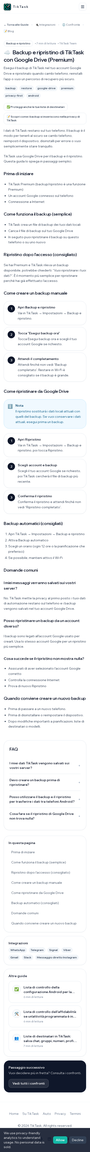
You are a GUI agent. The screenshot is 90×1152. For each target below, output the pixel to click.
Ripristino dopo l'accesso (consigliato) (40, 872)
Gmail (14, 957)
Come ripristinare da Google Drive (37, 893)
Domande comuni (25, 913)
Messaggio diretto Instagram (57, 957)
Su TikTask (30, 1114)
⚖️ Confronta (71, 24)
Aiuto (47, 1114)
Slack (27, 957)
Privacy (60, 1114)
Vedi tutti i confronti (28, 1083)
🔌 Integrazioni (45, 24)
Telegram (37, 950)
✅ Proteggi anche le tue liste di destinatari (36, 107)
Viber (67, 950)
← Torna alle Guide (16, 24)
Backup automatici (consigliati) (35, 903)
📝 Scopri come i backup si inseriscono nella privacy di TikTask (43, 118)
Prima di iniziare (23, 852)
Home (14, 1114)
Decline (78, 1140)
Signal (53, 950)
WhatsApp (17, 950)
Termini (75, 1114)
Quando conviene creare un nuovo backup (44, 923)
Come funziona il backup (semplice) (38, 862)
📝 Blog (9, 31)
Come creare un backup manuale (36, 883)
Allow (60, 1140)
